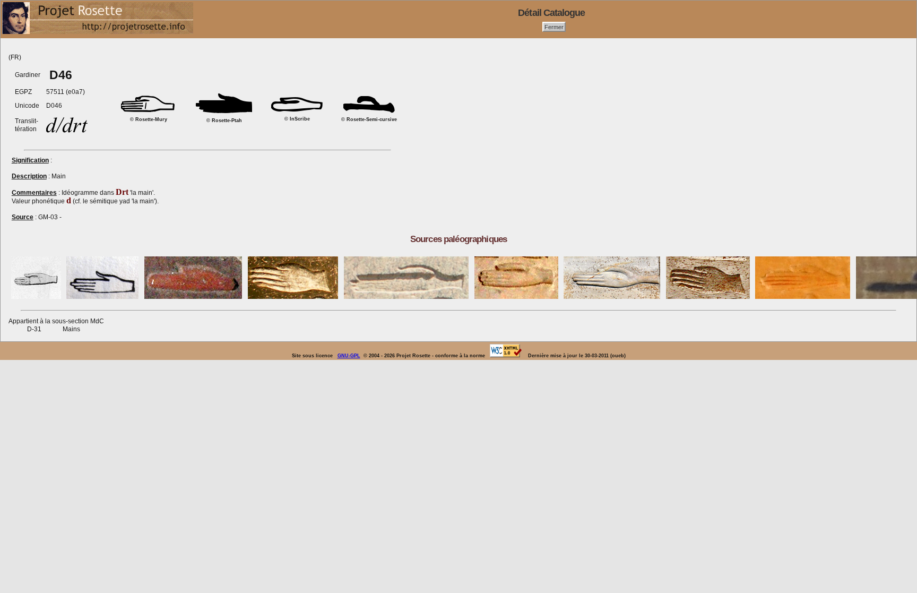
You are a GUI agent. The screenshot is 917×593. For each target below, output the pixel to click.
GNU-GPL (349, 355)
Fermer (554, 26)
